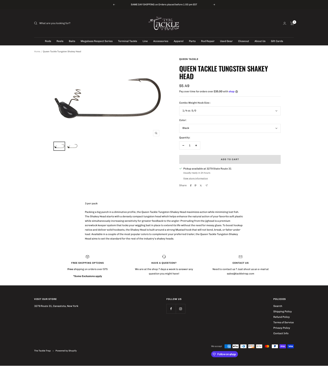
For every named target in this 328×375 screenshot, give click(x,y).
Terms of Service (283, 322)
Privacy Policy (281, 327)
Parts (192, 41)
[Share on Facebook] (191, 185)
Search (277, 306)
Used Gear (226, 41)
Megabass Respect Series (97, 41)
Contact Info (281, 333)
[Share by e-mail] (206, 185)
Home (37, 51)
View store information (195, 178)
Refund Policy (281, 317)
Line (145, 41)
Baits (72, 41)
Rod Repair (208, 41)
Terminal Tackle (127, 41)
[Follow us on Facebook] (171, 308)
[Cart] (292, 23)
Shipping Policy (282, 311)
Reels (60, 41)
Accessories (160, 41)
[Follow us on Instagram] (180, 308)
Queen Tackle (188, 59)
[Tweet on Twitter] (200, 185)
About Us (260, 41)
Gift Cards (277, 41)
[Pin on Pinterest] (195, 185)
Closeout (243, 41)
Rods (48, 41)
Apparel (178, 41)
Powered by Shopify (66, 350)
